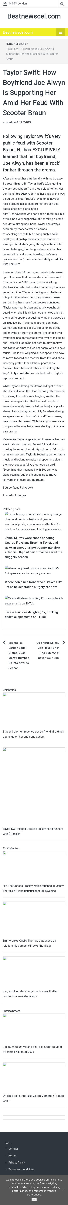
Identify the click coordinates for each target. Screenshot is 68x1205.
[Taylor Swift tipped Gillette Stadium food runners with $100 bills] (34, 786)
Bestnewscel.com (34, 16)
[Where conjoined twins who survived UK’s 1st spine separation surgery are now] (34, 570)
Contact (13, 1148)
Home (9, 43)
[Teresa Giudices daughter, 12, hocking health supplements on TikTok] (34, 601)
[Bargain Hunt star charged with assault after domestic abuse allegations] (34, 972)
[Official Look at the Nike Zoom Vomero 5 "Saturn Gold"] (34, 1078)
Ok (34, 1200)
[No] (63, 1190)
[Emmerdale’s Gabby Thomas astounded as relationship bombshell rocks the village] (34, 919)
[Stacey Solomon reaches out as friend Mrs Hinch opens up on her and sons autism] (34, 710)
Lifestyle (21, 43)
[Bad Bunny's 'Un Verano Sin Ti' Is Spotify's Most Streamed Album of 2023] (34, 1028)
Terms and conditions (21, 1169)
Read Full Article (23, 487)
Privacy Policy (16, 1162)
